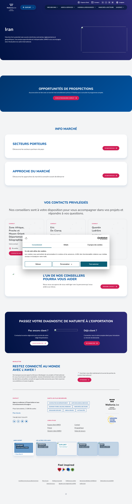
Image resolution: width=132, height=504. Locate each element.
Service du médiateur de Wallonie (88, 480)
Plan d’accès (17, 413)
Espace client (85, 2)
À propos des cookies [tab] (95, 245)
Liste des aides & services (80, 403)
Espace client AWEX (54, 425)
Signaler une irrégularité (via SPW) (67, 483)
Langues (121, 2)
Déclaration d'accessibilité (107, 480)
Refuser (38, 264)
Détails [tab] (66, 245)
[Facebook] (109, 2)
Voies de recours (80, 431)
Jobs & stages (69, 410)
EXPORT (28, 7)
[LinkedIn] (103, 2)
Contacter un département (58, 403)
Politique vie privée (57, 480)
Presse (49, 428)
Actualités (81, 410)
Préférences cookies (71, 480)
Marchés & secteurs (81, 406)
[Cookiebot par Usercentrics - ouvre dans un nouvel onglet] (98, 238)
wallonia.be (83, 483)
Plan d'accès (45, 480)
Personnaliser (65, 264)
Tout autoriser (94, 264)
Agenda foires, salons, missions (60, 406)
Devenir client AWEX (54, 431)
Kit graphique (79, 428)
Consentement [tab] (37, 245)
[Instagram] (106, 2)
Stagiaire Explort (55, 410)
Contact (96, 2)
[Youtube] (112, 2)
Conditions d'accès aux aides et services (28, 480)
